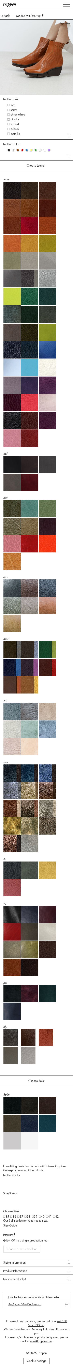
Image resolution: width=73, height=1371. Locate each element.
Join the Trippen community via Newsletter (33, 1297)
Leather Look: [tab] (11, 99)
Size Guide (10, 1225)
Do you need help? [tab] (14, 1279)
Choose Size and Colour (22, 1249)
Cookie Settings (36, 1361)
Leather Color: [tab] (11, 144)
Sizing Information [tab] (14, 1262)
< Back (5, 16)
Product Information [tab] (15, 1271)
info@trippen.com (41, 1341)
